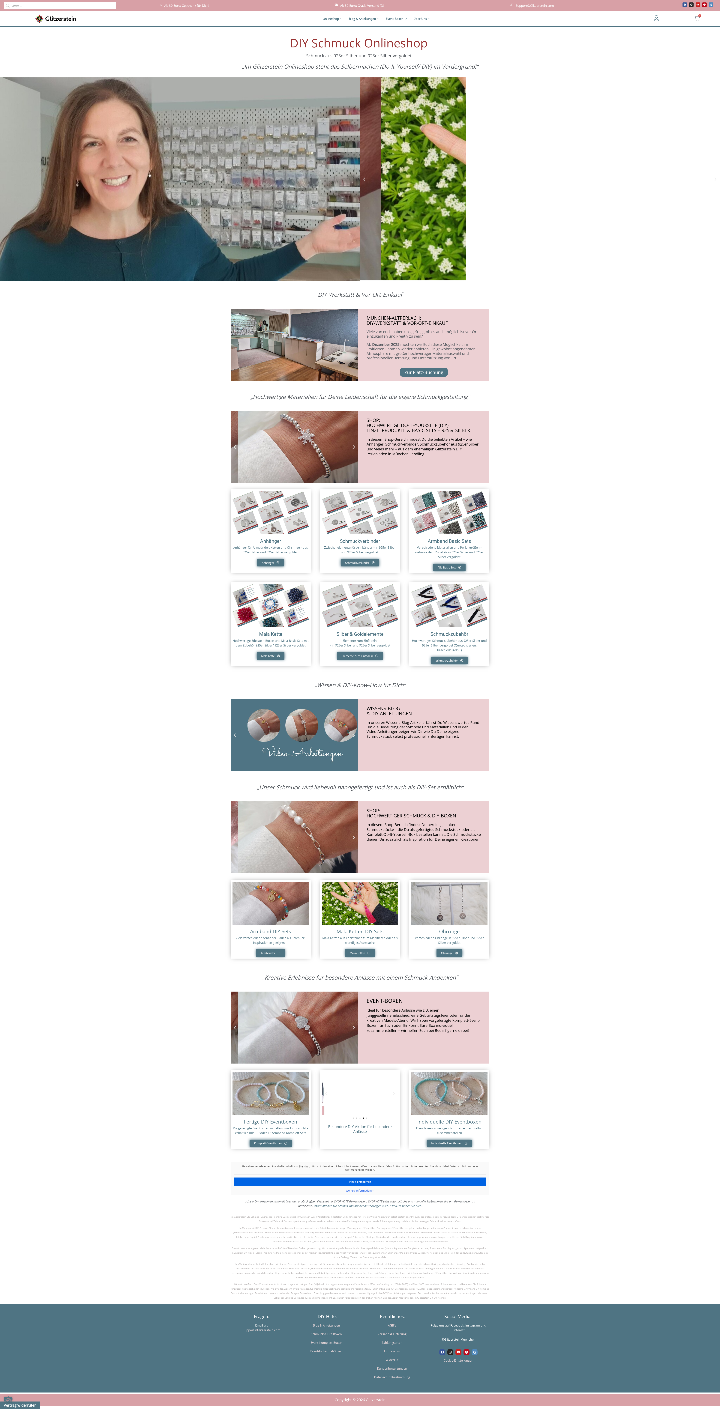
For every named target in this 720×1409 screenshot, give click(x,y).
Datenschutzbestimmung (392, 1377)
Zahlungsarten (392, 1343)
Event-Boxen (395, 19)
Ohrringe (449, 931)
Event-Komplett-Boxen (326, 1343)
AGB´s (392, 1325)
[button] (364, 179)
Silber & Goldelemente (360, 634)
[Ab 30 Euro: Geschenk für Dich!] (160, 5)
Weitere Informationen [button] (360, 1190)
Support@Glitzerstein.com (535, 5)
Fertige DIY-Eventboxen (270, 1121)
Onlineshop (331, 19)
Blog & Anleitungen (362, 19)
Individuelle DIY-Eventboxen (449, 1121)
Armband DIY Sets (270, 931)
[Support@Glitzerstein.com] (511, 5)
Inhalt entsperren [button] (360, 1182)
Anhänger (270, 541)
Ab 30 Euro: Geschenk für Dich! (186, 5)
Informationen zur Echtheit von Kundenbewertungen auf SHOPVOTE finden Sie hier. (367, 1206)
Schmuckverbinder (360, 541)
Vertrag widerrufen (20, 1405)
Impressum (392, 1351)
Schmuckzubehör (449, 634)
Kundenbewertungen (392, 1368)
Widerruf (392, 1360)
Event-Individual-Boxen (326, 1351)
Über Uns (420, 19)
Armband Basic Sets (449, 541)
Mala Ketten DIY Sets (360, 931)
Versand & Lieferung (392, 1334)
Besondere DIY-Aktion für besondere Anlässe (360, 1129)
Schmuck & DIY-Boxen (326, 1334)
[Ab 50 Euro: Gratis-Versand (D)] (336, 5)
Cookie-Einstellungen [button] (458, 1360)
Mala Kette (270, 634)
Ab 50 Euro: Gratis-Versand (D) (362, 5)
